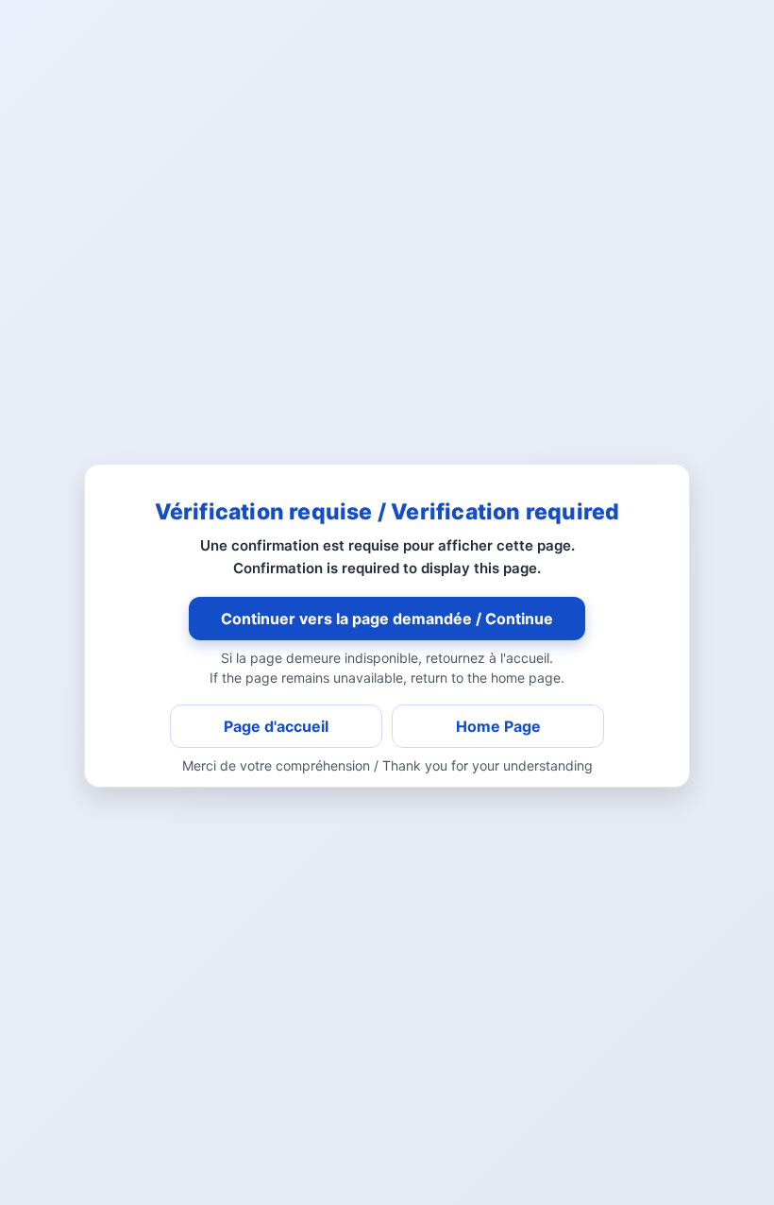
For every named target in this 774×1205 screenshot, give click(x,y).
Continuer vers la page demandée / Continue (387, 618)
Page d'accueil (276, 726)
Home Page (498, 726)
